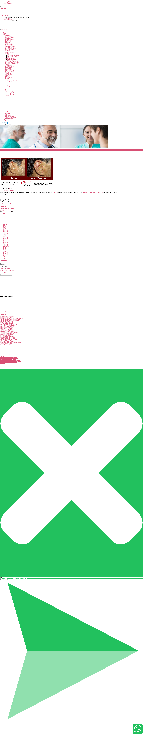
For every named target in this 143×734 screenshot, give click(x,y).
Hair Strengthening (8, 87)
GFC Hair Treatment (8, 90)
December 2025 (5, 232)
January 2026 (5, 231)
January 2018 (5, 253)
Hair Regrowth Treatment (9, 86)
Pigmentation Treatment (9, 118)
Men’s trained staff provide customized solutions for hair (92, 192)
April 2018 (4, 250)
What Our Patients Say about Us (11, 109)
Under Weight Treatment (9, 39)
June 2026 (4, 226)
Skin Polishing (7, 78)
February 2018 (5, 252)
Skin (3, 51)
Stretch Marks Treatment (9, 52)
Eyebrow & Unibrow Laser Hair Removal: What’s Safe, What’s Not (14, 219)
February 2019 (5, 241)
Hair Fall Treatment (8, 85)
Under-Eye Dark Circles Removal (11, 80)
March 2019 (5, 240)
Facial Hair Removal (8, 96)
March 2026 (5, 229)
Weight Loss (7, 114)
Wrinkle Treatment (8, 81)
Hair (3, 84)
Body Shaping (7, 42)
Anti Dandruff (7, 88)
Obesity (4, 34)
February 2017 (5, 255)
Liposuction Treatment (9, 43)
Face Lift (8, 57)
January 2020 (5, 238)
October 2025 (5, 234)
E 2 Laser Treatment (11, 106)
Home (4, 32)
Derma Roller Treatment (9, 70)
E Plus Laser (7, 54)
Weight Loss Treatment (9, 37)
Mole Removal (7, 76)
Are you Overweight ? (9, 36)
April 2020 (4, 235)
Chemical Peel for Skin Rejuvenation (11, 61)
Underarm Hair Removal (9, 94)
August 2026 (5, 224)
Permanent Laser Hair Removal (10, 92)
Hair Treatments (8, 98)
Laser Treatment (10, 105)
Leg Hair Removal (8, 95)
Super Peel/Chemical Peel (9, 116)
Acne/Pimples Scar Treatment (10, 58)
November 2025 (5, 233)
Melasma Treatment (8, 67)
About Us (4, 33)
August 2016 (5, 256)
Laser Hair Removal (8, 115)
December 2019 (5, 239)
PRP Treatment (7, 89)
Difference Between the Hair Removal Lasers (13, 99)
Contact (4, 120)
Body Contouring (8, 41)
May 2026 (4, 227)
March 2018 (5, 251)
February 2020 (5, 237)
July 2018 (4, 247)
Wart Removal (7, 75)
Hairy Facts (7, 97)
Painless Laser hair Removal (10, 91)
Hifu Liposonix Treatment (9, 47)
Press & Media (7, 113)
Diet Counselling (8, 40)
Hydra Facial (7, 72)
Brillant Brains (22, 365)
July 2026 (4, 225)
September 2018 (6, 246)
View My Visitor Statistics (8, 296)
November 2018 (5, 244)
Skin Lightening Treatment (9, 66)
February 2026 (5, 230)
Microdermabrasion (8, 77)
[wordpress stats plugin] (2, 296)
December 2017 (5, 254)
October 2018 (5, 245)
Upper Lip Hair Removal (9, 93)
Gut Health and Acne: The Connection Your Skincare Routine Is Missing (16, 216)
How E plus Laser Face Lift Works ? (13, 55)
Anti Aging (7, 53)
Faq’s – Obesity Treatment (10, 49)
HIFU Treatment (8, 73)
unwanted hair (55, 192)
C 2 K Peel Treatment (11, 107)
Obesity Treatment (10, 104)
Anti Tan (6, 79)
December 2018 (5, 243)
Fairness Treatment (8, 65)
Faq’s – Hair (7, 100)
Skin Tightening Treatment (9, 71)
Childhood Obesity (8, 38)
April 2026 (4, 228)
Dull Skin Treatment (8, 69)
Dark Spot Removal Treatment (10, 82)
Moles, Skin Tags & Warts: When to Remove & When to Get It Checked (15, 215)
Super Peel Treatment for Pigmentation (12, 63)
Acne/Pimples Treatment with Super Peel (11, 60)
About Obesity (7, 35)
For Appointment (6, 119)
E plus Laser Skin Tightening (12, 56)
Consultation (2, 12)
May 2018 (4, 249)
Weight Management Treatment (10, 48)
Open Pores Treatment (9, 74)
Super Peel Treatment (11, 108)
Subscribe (2, 264)
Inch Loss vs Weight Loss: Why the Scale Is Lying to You (13, 218)
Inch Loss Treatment (9, 44)
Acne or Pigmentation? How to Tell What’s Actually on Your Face (14, 217)
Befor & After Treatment (9, 103)
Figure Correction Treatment (10, 46)
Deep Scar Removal (8, 68)
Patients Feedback (6, 102)
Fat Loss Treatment (8, 45)
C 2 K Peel (7, 64)
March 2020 (5, 236)
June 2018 (4, 248)
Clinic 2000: (8, 194)
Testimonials (7, 50)
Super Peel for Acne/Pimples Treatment (12, 62)
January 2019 (5, 242)
